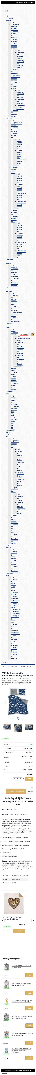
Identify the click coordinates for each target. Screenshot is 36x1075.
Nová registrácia (30, 2)
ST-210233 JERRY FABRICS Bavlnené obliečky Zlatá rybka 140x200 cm (22, 1001)
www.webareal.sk (25, 1070)
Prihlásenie (20, 2)
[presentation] (4, 702)
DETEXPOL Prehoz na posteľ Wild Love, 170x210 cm (12, 918)
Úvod (3, 666)
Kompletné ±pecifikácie (16, 791)
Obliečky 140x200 (26, 666)
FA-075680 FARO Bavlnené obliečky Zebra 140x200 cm (22, 1034)
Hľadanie (24, 334)
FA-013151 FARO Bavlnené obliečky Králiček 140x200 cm (21, 984)
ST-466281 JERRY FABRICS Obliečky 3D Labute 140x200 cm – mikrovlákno (22, 1050)
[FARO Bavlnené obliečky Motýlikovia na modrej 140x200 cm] (18, 702)
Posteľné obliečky (13, 666)
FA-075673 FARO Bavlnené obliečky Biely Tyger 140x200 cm (22, 1017)
